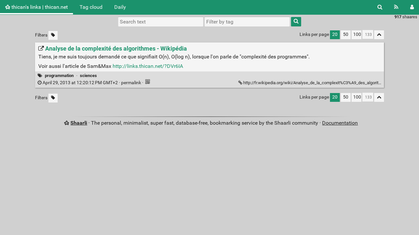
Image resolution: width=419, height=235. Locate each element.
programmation (59, 75)
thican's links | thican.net (39, 7)
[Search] (380, 7)
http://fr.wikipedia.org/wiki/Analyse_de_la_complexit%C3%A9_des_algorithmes (316, 82)
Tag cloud (91, 7)
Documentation (340, 123)
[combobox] (247, 21)
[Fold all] (379, 34)
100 (357, 34)
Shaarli (78, 123)
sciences (88, 75)
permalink (92, 83)
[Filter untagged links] (53, 35)
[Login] (412, 7)
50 (345, 34)
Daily (120, 7)
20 (334, 34)
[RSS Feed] (396, 7)
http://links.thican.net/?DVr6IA (148, 66)
